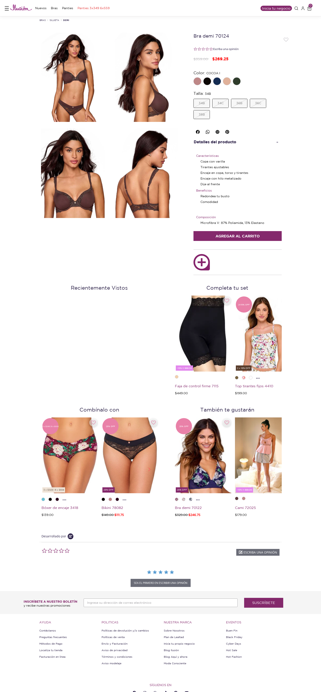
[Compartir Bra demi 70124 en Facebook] (198, 131)
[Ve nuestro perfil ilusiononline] (218, 131)
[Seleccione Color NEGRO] (207, 81)
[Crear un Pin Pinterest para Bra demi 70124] (228, 131)
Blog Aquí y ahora (175, 656)
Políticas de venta (113, 637)
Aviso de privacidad (115, 650)
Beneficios (204, 190)
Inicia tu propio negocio (179, 643)
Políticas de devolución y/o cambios (125, 630)
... (258, 376)
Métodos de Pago (50, 643)
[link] (41, 8)
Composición (206, 217)
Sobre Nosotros (174, 630)
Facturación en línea (52, 656)
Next (149, 469)
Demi (66, 20)
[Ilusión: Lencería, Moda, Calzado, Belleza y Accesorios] (21, 8)
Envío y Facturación (115, 643)
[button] (296, 8)
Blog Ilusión (171, 650)
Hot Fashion (234, 656)
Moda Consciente (175, 663)
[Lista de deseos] (286, 39)
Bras (43, 20)
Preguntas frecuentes (53, 637)
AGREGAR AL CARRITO (238, 236)
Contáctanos (47, 630)
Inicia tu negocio (276, 8)
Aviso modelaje (111, 663)
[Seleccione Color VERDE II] (237, 81)
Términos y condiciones (117, 656)
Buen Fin (231, 630)
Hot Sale (231, 650)
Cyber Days (233, 643)
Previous (49, 469)
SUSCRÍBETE (263, 603)
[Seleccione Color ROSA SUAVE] (197, 81)
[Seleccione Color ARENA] (227, 81)
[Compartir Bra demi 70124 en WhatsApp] (208, 131)
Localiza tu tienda (50, 650)
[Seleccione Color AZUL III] (217, 81)
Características (207, 155)
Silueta (54, 20)
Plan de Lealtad (174, 637)
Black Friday (234, 637)
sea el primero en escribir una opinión (160, 583)
